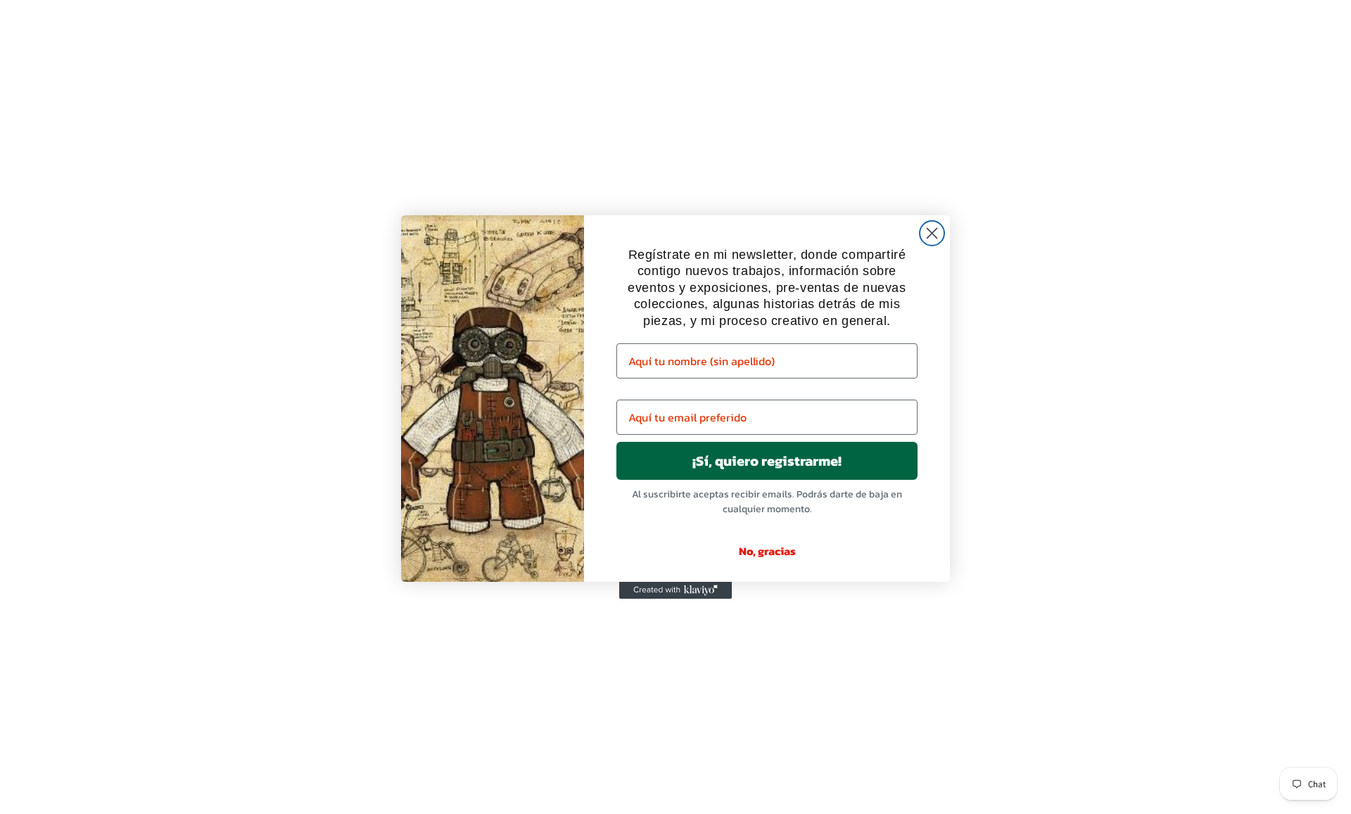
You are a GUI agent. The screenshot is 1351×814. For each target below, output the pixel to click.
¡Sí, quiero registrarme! (767, 460)
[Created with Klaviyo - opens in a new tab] (675, 590)
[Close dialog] (932, 233)
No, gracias (767, 550)
